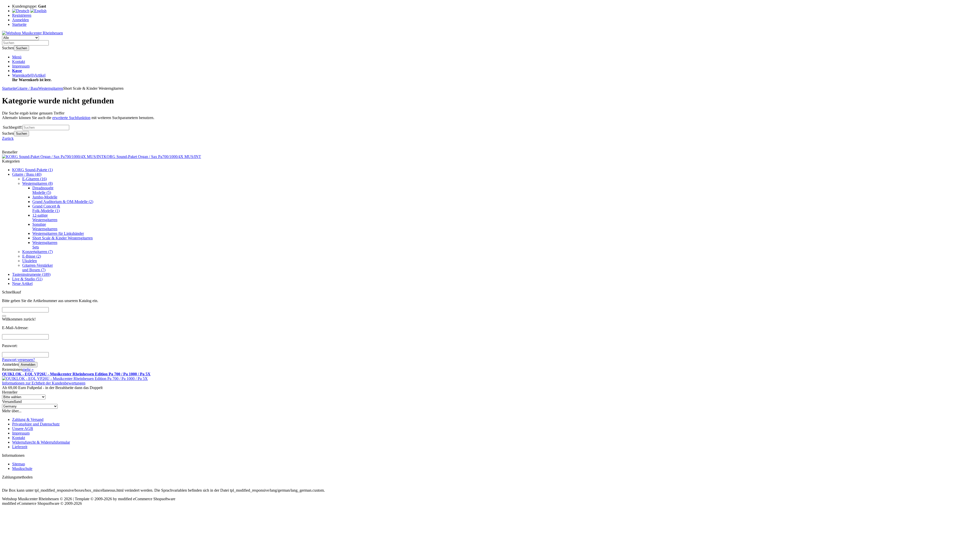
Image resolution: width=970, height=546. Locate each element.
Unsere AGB (22, 428)
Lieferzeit (19, 447)
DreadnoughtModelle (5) (42, 190)
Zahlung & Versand (27, 419)
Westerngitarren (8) (37, 183)
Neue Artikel (22, 283)
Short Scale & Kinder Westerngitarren (62, 238)
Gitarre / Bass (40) (26, 174)
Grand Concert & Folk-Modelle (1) (46, 208)
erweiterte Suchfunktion (71, 118)
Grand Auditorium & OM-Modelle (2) (62, 201)
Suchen (21, 48)
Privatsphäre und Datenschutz (36, 424)
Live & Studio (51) (27, 279)
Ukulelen (29, 261)
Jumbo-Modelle (44, 197)
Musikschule (22, 468)
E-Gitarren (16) (34, 179)
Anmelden (28, 365)
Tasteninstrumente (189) (31, 274)
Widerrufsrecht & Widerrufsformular (41, 442)
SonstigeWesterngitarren (44, 226)
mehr (28, 369)
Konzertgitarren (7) (37, 251)
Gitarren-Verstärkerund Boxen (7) (37, 267)
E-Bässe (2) (31, 256)
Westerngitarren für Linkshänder (58, 233)
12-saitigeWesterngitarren (44, 217)
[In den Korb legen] (4, 316)
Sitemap (18, 464)
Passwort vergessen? (18, 359)
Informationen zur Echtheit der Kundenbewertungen (43, 383)
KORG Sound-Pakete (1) (32, 170)
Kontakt (18, 61)
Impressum (21, 66)
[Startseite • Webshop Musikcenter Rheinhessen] (32, 33)
